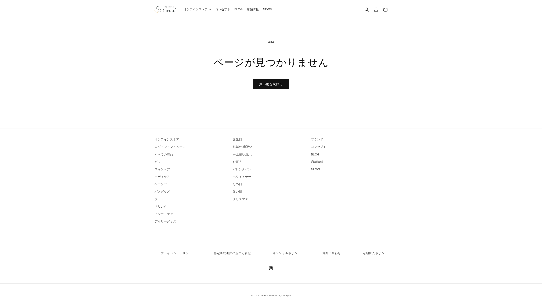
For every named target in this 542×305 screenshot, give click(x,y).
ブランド (317, 139)
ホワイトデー (242, 176)
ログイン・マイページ (170, 146)
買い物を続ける (271, 84)
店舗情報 (317, 162)
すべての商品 (164, 154)
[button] (366, 9)
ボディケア (162, 176)
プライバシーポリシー (176, 253)
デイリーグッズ (165, 221)
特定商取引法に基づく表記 (232, 253)
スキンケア (162, 169)
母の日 (237, 184)
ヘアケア (161, 184)
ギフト (159, 162)
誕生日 (237, 139)
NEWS (315, 169)
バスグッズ (162, 191)
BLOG (315, 154)
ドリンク (161, 206)
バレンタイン (242, 169)
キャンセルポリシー (286, 253)
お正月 (237, 162)
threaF (264, 295)
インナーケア (164, 214)
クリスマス (240, 199)
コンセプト (318, 146)
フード (159, 199)
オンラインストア (167, 139)
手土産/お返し (242, 154)
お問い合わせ (331, 253)
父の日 (237, 191)
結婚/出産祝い (242, 146)
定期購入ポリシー (375, 253)
